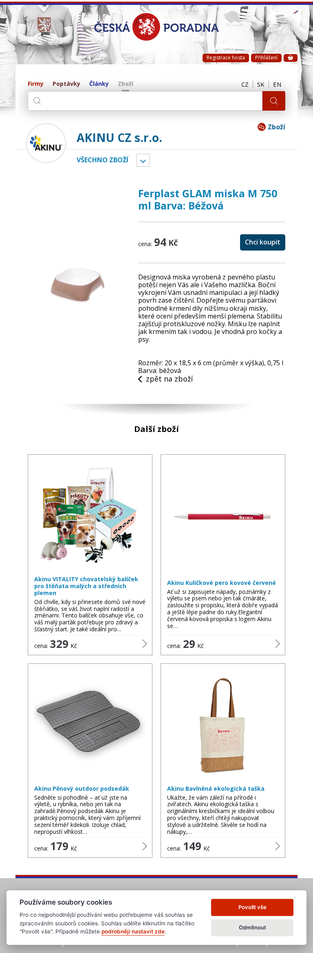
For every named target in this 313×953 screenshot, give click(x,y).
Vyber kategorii (143, 160)
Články (99, 84)
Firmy (36, 84)
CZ (245, 84)
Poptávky (66, 84)
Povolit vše (252, 907)
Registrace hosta (226, 57)
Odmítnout (252, 927)
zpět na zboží (169, 379)
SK (261, 84)
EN (277, 84)
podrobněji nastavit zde (133, 931)
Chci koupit (262, 242)
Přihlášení (266, 57)
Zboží (125, 84)
